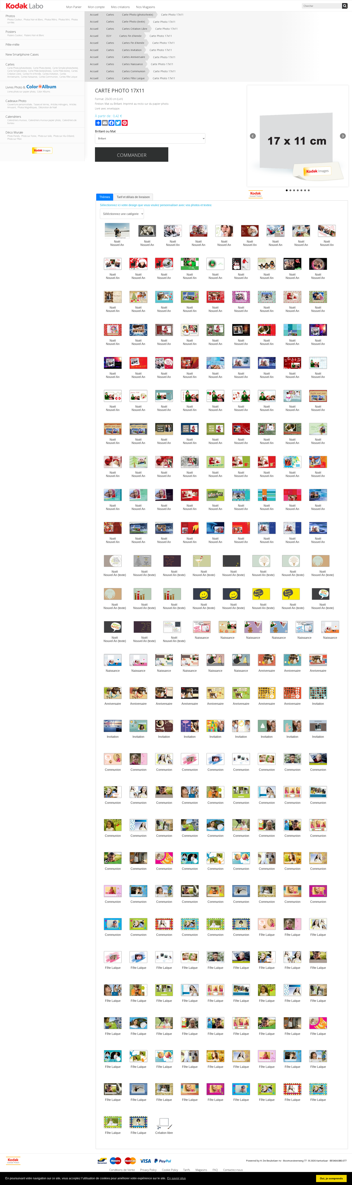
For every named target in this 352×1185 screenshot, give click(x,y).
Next (343, 136)
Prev (253, 136)
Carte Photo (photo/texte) (137, 14)
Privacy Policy (148, 1170)
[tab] (104, 197)
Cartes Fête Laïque (133, 78)
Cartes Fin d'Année (130, 36)
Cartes (110, 14)
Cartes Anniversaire (133, 57)
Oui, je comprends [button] (331, 1178)
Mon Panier (74, 7)
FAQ (215, 1170)
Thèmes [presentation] (104, 197)
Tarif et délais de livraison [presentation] (133, 197)
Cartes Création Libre (134, 28)
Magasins (202, 1170)
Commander (131, 155)
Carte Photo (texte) (133, 21)
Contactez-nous (233, 1170)
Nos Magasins (145, 7)
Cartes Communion (133, 71)
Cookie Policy (170, 1170)
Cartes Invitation (132, 50)
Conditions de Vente (122, 1170)
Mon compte (96, 7)
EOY (108, 36)
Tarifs (187, 1170)
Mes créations (120, 7)
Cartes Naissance (132, 64)
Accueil (94, 14)
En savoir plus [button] (176, 1178)
